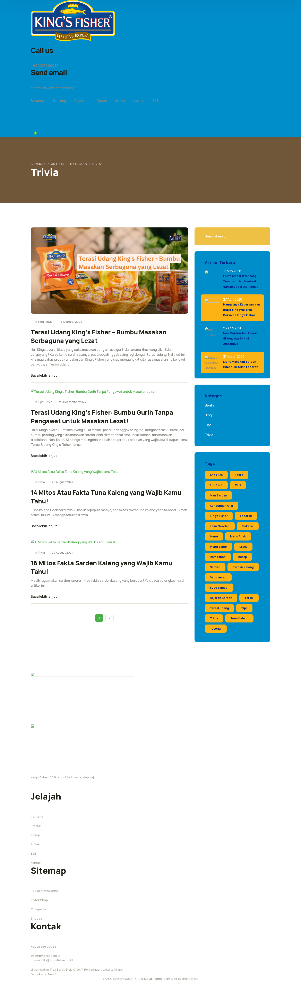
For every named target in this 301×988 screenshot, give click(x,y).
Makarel (247, 526)
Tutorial (216, 628)
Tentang (37, 816)
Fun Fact (216, 485)
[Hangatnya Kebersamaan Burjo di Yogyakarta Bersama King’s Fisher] (212, 306)
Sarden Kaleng (243, 567)
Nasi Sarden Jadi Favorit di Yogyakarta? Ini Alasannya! (241, 338)
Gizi (238, 485)
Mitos (243, 547)
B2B (33, 853)
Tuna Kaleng (239, 618)
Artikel (58, 164)
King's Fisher (219, 516)
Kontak (36, 863)
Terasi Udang (219, 608)
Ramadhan (218, 557)
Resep (242, 557)
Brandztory (190, 979)
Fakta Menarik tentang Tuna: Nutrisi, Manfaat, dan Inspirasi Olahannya (240, 281)
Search (258, 236)
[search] (33, 113)
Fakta (239, 475)
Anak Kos (216, 475)
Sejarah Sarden (221, 598)
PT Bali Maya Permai (45, 891)
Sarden (215, 567)
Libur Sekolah (220, 526)
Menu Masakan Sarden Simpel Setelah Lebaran (240, 364)
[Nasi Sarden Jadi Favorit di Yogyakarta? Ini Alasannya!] (212, 334)
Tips (41, 402)
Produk (36, 826)
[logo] (73, 20)
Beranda (38, 164)
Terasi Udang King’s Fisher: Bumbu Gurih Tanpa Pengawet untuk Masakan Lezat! (102, 416)
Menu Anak (238, 536)
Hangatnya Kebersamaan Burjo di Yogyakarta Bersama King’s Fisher (241, 309)
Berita (209, 405)
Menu (214, 536)
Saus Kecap (218, 577)
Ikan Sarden (218, 495)
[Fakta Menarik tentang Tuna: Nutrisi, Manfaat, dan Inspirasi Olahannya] (212, 277)
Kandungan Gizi (221, 506)
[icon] (260, 43)
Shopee (36, 918)
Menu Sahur (218, 547)
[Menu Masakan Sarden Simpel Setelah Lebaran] (212, 363)
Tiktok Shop (39, 900)
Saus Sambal (219, 587)
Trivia (48, 322)
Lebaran (246, 516)
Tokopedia (38, 909)
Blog (41, 322)
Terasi (248, 598)
